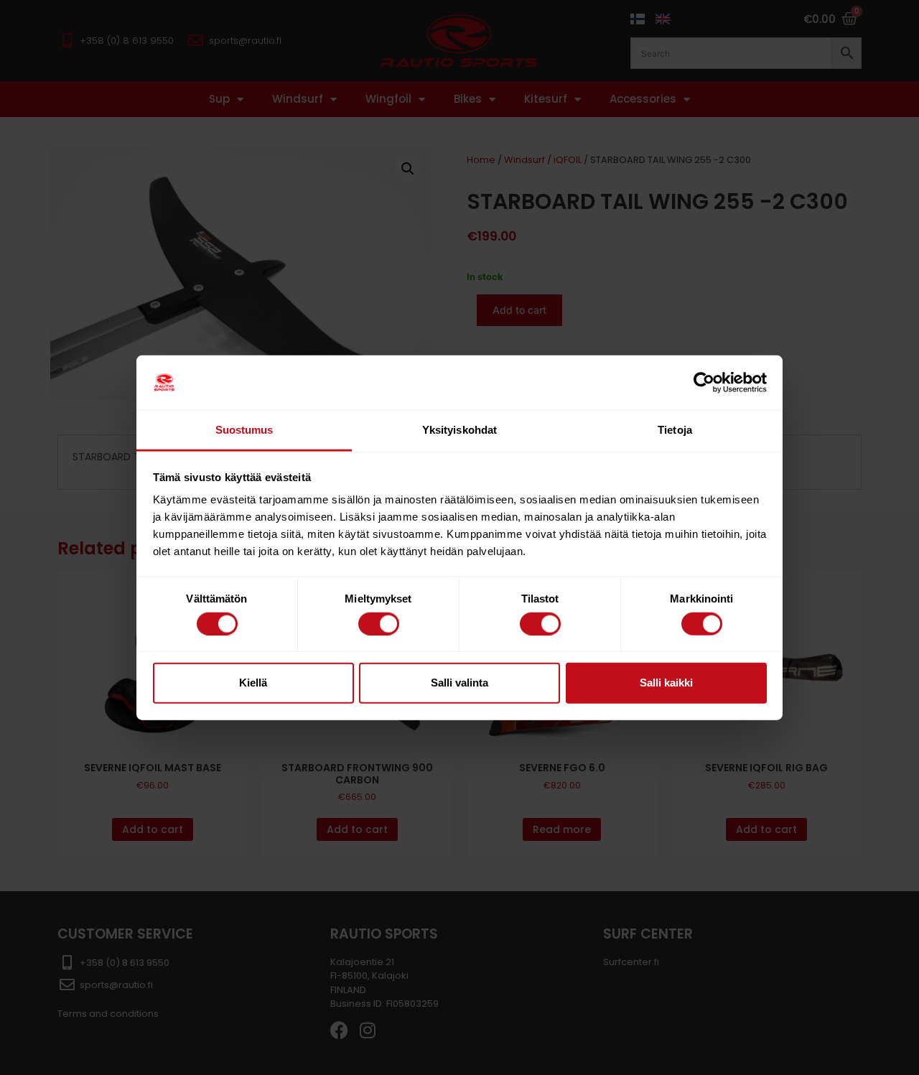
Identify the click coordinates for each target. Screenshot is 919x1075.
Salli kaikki (666, 682)
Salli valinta (459, 682)
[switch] (378, 623)
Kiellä (253, 682)
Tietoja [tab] (675, 430)
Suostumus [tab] (244, 430)
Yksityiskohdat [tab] (459, 430)
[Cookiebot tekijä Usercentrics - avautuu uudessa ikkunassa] (704, 383)
